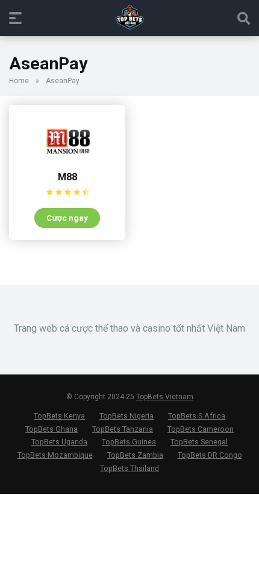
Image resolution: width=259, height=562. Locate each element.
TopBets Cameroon (200, 429)
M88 (67, 177)
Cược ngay (67, 218)
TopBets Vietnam (164, 397)
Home (19, 81)
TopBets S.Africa (196, 415)
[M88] (67, 162)
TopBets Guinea (129, 441)
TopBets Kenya (59, 415)
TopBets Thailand (129, 468)
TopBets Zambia (135, 454)
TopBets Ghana (51, 429)
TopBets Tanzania (122, 429)
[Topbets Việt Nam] (130, 17)
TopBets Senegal (199, 441)
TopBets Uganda (59, 441)
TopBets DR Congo (210, 454)
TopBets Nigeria (126, 415)
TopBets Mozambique (55, 454)
